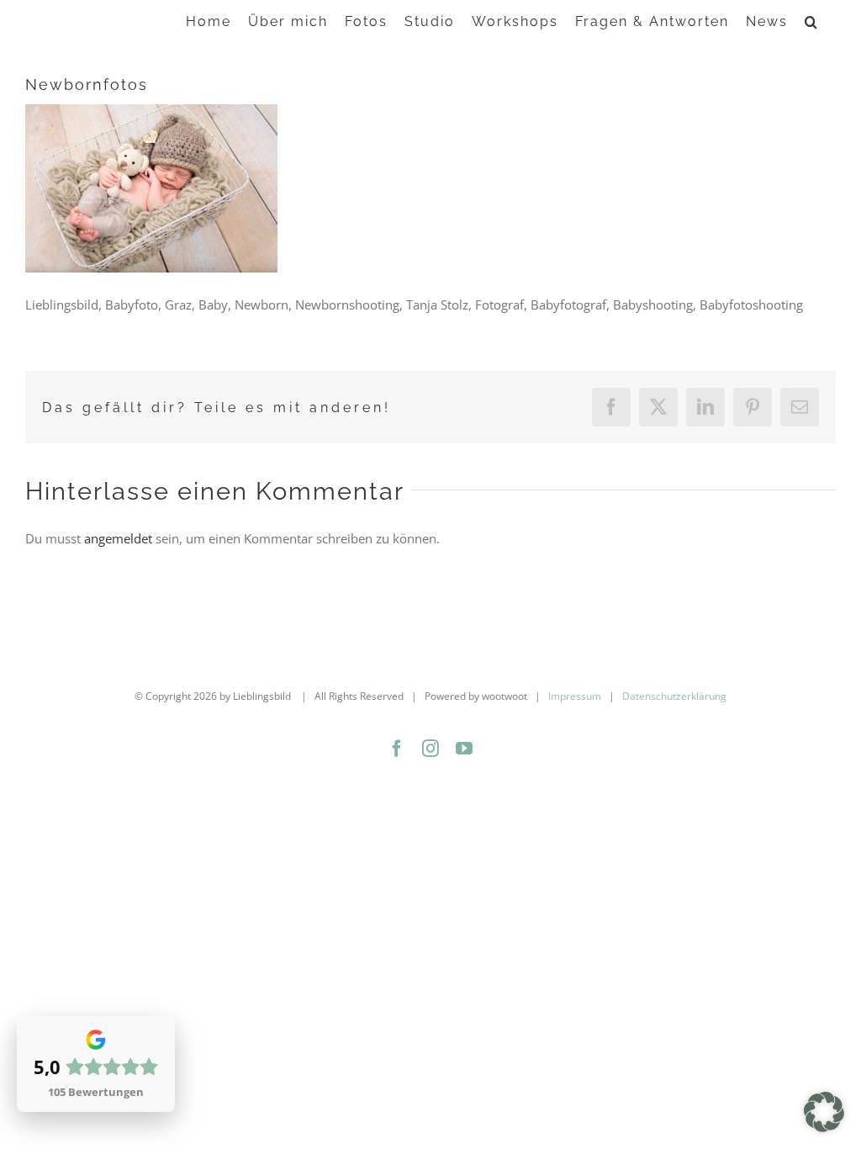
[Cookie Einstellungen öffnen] (824, 1127)
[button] (812, 20)
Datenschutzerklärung (674, 696)
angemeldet (118, 538)
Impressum (574, 696)
